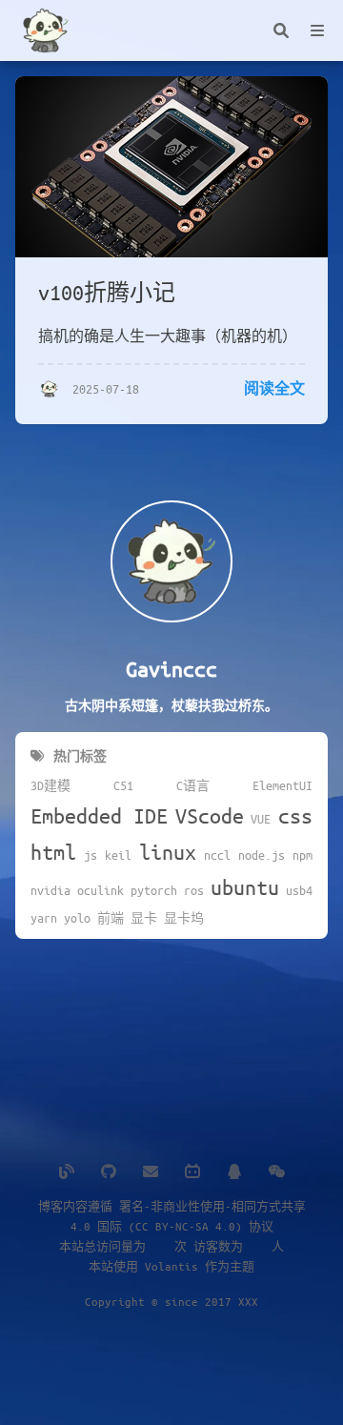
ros (194, 890)
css (295, 815)
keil (118, 855)
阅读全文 (274, 388)
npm (303, 855)
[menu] (317, 30)
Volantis (171, 1265)
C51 (123, 785)
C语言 (193, 785)
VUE (261, 818)
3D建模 (50, 785)
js (90, 855)
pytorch (154, 890)
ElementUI (282, 785)
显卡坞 (184, 918)
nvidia (50, 890)
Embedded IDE (99, 815)
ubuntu (245, 887)
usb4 (299, 890)
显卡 (144, 918)
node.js (261, 855)
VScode (209, 815)
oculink (100, 890)
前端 (110, 918)
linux (167, 852)
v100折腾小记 (106, 292)
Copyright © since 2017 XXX (171, 1301)
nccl (217, 855)
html (53, 852)
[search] (281, 30)
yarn (43, 918)
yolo (77, 918)
